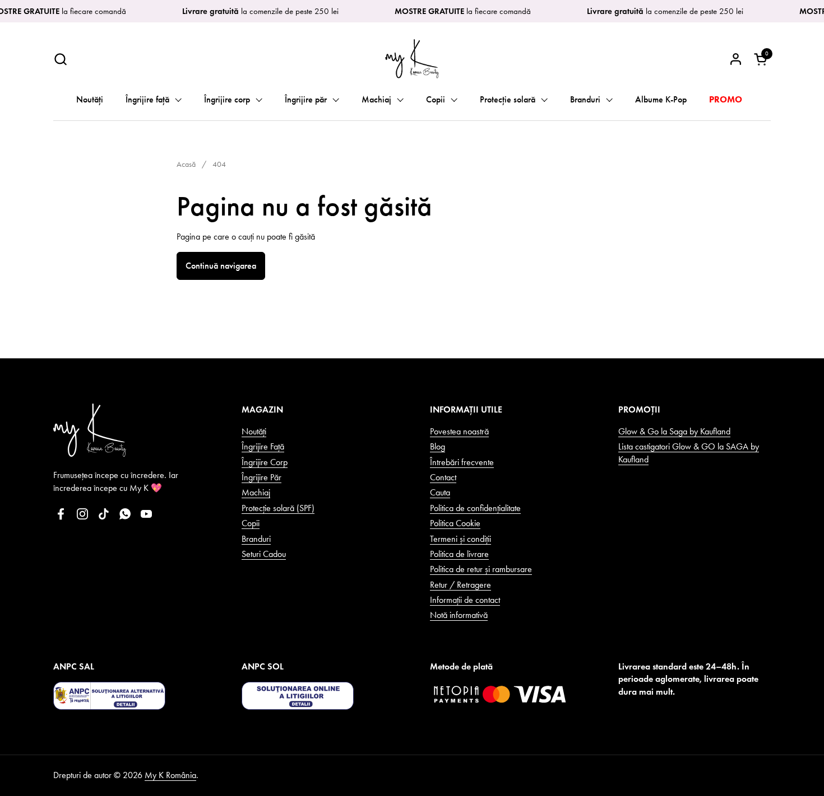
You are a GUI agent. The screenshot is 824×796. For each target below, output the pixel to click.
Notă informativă (459, 615)
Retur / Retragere (460, 584)
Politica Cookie (455, 523)
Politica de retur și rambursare (481, 569)
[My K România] (412, 58)
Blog (437, 446)
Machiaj (256, 492)
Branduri (256, 538)
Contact (443, 477)
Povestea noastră (459, 431)
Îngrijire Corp (265, 462)
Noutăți (254, 431)
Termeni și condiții (460, 538)
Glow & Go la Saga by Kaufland (674, 431)
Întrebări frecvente (462, 462)
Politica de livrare (459, 554)
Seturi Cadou (264, 554)
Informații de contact (465, 599)
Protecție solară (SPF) (278, 508)
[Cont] (736, 59)
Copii (251, 523)
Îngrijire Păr (261, 477)
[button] (60, 59)
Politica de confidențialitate (475, 508)
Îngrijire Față (263, 446)
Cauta (440, 492)
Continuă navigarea (221, 265)
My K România (170, 775)
